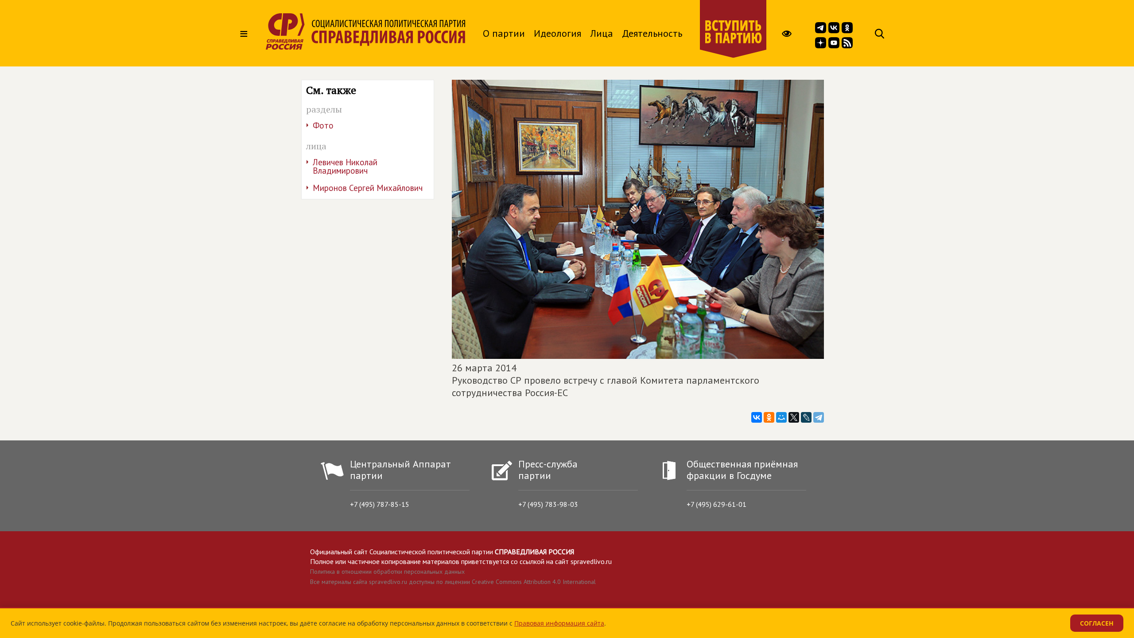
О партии (504, 33)
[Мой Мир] (781, 417)
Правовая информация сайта (559, 623)
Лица (601, 33)
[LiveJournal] (806, 417)
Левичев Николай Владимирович (345, 166)
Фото (323, 125)
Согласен (1097, 623)
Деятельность (652, 33)
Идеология (557, 33)
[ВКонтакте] (756, 417)
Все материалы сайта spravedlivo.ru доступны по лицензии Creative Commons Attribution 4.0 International (453, 582)
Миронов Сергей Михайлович (368, 188)
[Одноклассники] (769, 417)
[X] (793, 417)
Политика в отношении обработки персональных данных (387, 572)
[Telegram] (818, 417)
